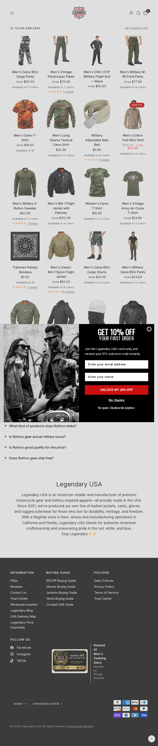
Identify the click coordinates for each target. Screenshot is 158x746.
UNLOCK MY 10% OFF (116, 390)
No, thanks (116, 400)
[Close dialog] (149, 329)
